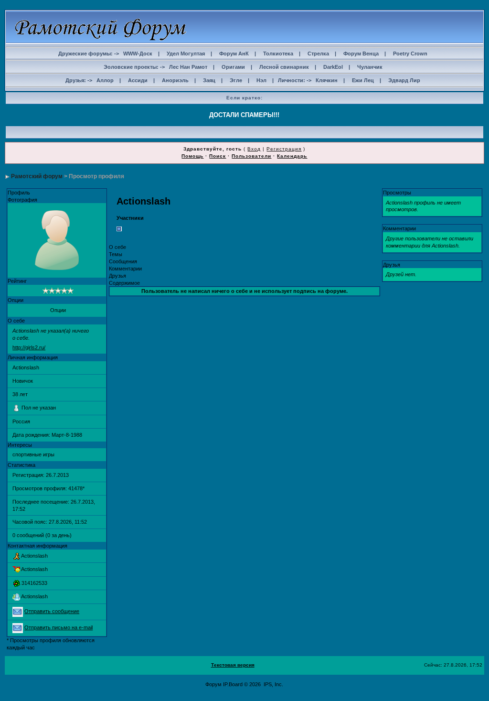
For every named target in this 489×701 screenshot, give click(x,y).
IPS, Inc (273, 684)
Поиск (217, 156)
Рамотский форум (37, 176)
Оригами (233, 67)
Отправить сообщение (51, 611)
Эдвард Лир (404, 80)
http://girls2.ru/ (28, 347)
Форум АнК (234, 53)
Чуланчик (370, 67)
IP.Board (233, 684)
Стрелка (318, 53)
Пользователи (251, 156)
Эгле (236, 80)
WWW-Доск (137, 53)
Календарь (292, 156)
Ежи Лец (363, 80)
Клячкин (327, 80)
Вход (254, 148)
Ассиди (138, 80)
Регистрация (283, 148)
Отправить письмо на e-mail (58, 627)
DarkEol (333, 67)
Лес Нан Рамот (188, 67)
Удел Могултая (186, 53)
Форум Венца (361, 53)
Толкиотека (278, 53)
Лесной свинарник (284, 67)
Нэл (261, 80)
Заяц (209, 80)
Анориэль (175, 80)
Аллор (105, 80)
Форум (213, 684)
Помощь (192, 156)
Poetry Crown (410, 53)
